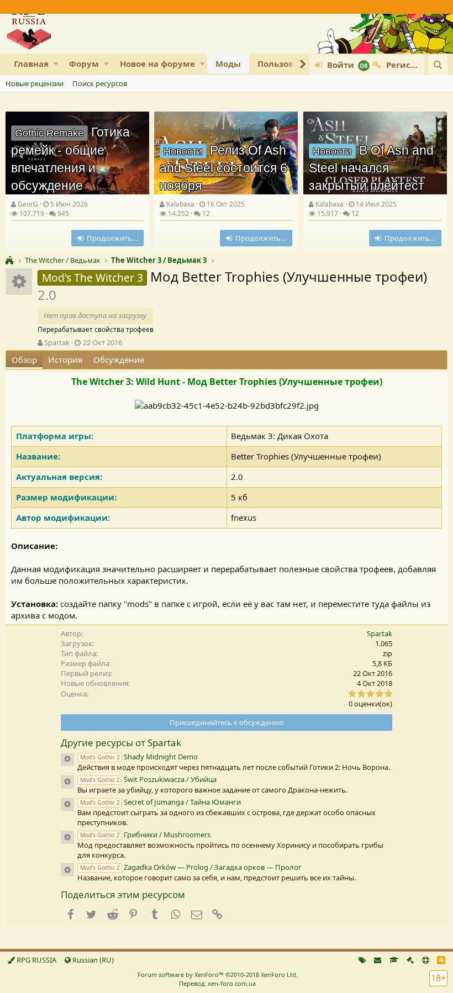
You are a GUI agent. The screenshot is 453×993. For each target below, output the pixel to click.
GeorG (28, 204)
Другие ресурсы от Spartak (121, 742)
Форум (84, 63)
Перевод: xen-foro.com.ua (217, 983)
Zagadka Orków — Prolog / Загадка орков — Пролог (191, 867)
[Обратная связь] (377, 960)
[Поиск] (437, 65)
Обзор (24, 359)
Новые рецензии (35, 83)
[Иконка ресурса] (67, 759)
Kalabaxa (180, 204)
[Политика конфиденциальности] (410, 960)
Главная (31, 63)
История (65, 359)
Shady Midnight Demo (139, 757)
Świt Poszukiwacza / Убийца (148, 779)
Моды (228, 63)
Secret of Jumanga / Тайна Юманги (160, 802)
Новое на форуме (157, 63)
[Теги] (362, 960)
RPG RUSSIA (35, 960)
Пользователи (288, 63)
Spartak (57, 342)
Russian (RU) (92, 960)
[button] (56, 64)
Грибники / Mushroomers (145, 834)
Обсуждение (118, 359)
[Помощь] (425, 960)
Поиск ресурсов (99, 83)
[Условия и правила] (394, 960)
